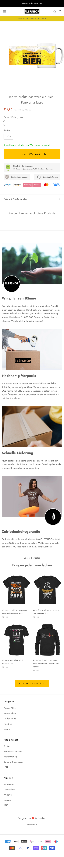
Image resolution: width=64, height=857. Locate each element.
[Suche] (54, 11)
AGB (6, 805)
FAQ (6, 767)
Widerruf (8, 794)
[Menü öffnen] (4, 11)
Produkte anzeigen (32, 683)
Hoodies (8, 724)
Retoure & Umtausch (13, 762)
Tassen (7, 729)
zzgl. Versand (26, 110)
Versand (7, 800)
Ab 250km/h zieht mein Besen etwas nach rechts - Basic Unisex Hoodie (45, 663)
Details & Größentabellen (16, 199)
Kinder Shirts (10, 718)
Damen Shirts (10, 708)
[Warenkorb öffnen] (60, 11)
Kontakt (7, 746)
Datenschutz (9, 789)
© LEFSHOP (32, 824)
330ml (8, 136)
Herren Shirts (10, 713)
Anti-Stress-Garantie (13, 751)
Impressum (9, 784)
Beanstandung (10, 756)
